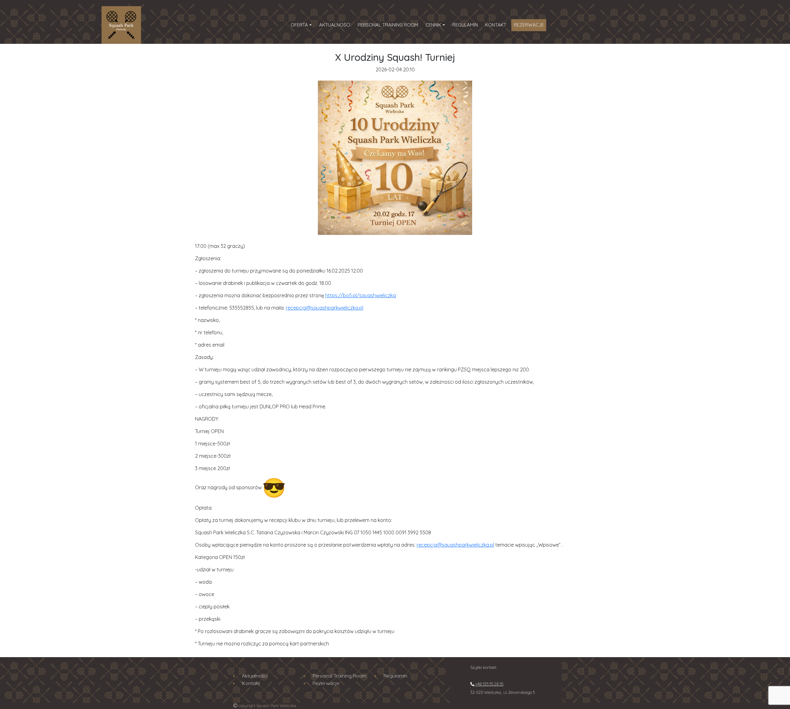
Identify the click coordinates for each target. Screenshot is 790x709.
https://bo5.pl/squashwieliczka (360, 295)
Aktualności (334, 25)
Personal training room (388, 25)
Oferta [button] (299, 25)
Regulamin (465, 25)
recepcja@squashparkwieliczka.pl (324, 308)
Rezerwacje (529, 25)
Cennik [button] (433, 25)
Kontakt (495, 25)
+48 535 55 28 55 (488, 684)
